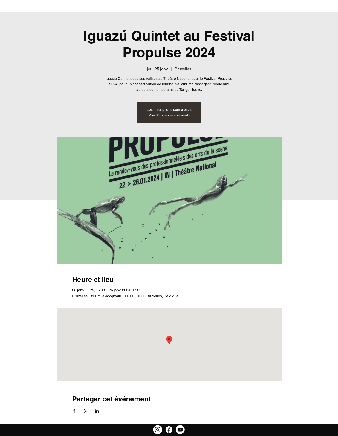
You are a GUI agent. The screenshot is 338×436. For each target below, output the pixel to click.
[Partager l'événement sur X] (85, 411)
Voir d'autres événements (169, 115)
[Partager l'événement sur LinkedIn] (97, 411)
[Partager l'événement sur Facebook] (74, 411)
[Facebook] (168, 429)
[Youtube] (180, 429)
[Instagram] (157, 429)
